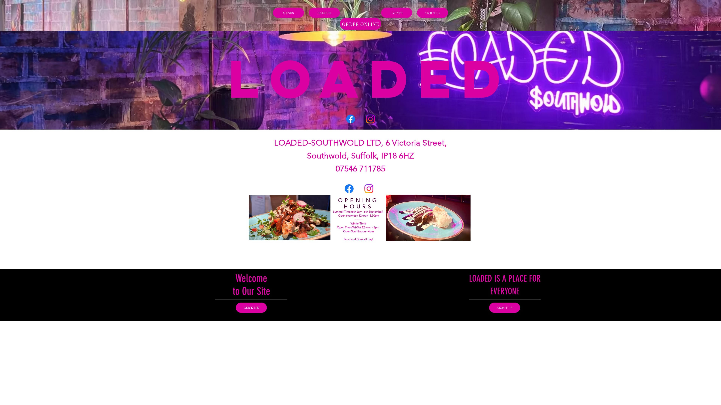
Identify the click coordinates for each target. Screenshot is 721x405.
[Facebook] (351, 119)
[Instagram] (370, 119)
